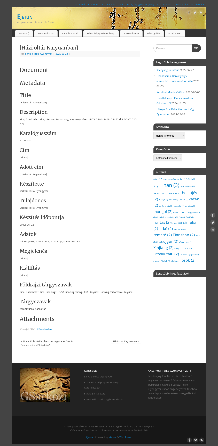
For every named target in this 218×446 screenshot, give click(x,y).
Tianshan (184, 234)
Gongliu (158, 186)
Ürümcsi (185, 254)
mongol (163, 211)
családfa (180, 179)
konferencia (165, 206)
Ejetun (25, 16)
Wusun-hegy (185, 242)
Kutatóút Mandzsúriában (171, 92)
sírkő (166, 228)
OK (195, 48)
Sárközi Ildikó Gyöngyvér (38, 53)
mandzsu (190, 206)
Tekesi (185, 229)
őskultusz (175, 261)
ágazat (194, 254)
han (171, 185)
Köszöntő (80, 4)
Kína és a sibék (115, 4)
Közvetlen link (44, 329)
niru (159, 217)
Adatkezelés (197, 4)
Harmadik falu (187, 186)
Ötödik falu (166, 253)
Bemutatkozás (96, 4)
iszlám (184, 200)
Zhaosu (187, 248)
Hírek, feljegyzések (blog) (140, 4)
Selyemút (176, 223)
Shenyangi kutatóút (168, 70)
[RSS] (201, 13)
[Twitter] (195, 13)
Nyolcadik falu (170, 217)
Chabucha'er (168, 179)
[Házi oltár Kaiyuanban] (126, 341)
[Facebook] (189, 13)
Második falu (180, 212)
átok (166, 261)
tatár (177, 229)
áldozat (158, 261)
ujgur (170, 241)
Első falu (190, 179)
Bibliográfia (182, 4)
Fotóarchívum (164, 4)
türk (159, 242)
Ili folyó (163, 200)
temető (162, 234)
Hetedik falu (174, 193)
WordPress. (125, 437)
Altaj (156, 179)
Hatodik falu (160, 193)
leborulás (178, 206)
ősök (189, 260)
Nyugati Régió (186, 217)
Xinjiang (163, 247)
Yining (178, 248)
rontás (162, 222)
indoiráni (173, 200)
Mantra (112, 437)
